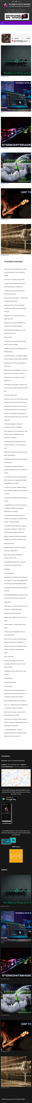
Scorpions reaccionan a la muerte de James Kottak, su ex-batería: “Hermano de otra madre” (15, 649)
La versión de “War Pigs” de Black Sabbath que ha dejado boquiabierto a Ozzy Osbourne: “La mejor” (16, 490)
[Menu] (2, 23)
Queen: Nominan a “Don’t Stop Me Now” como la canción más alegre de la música (16, 607)
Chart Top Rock (8, 337)
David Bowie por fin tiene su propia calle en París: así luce (15, 364)
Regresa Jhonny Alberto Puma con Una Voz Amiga (15, 619)
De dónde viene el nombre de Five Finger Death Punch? (14, 379)
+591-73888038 (11, 10)
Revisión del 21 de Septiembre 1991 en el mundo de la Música (14, 633)
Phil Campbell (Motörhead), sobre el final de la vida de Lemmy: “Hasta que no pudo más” (16, 596)
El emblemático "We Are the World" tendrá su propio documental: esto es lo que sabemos (15, 408)
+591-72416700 (21, 10)
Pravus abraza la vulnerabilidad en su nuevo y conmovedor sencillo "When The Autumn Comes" (15, 272)
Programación (7, 602)
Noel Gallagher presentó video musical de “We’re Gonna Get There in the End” (15, 563)
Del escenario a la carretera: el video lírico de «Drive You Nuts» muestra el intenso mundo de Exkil (16, 388)
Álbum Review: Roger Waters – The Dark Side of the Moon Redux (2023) (15, 299)
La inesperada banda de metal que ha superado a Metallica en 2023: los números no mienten (16, 470)
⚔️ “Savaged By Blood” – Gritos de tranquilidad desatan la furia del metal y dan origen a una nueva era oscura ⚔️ (15, 733)
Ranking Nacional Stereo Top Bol (12, 613)
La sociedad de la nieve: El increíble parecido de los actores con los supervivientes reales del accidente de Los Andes (15, 480)
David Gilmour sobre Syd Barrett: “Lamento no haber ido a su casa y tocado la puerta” (16, 372)
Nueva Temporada (8, 573)
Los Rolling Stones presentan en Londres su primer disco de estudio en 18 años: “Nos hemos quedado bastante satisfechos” (15, 529)
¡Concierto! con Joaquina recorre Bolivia (14, 279)
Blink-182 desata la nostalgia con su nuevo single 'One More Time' (15, 331)
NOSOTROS (7, 569)
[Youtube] (16, 1)
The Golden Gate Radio (10, 682)
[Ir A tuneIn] (16, 840)
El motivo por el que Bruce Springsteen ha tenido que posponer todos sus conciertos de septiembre (16, 417)
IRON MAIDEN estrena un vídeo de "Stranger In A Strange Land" (16, 461)
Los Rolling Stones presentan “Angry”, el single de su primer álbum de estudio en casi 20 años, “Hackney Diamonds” (15, 519)
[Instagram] (19, 1)
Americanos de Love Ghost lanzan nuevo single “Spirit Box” (14, 317)
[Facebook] (13, 1)
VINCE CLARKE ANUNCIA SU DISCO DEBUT (15, 700)
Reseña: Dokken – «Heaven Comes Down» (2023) (15, 626)
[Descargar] (16, 799)
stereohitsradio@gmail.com (16, 12)
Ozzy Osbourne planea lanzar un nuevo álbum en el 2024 (15, 589)
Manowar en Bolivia (9, 543)
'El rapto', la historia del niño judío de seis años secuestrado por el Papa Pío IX (14, 285)
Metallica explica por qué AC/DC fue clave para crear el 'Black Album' (15, 549)
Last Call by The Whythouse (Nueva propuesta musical (16, 499)
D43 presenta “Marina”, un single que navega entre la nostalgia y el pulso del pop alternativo (16, 357)
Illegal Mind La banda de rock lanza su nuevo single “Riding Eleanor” (15, 453)
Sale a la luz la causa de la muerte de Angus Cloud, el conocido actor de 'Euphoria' (15, 640)
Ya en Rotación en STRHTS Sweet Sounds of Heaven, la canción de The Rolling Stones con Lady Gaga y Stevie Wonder (15, 722)
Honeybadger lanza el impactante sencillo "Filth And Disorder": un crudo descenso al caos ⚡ (15, 445)
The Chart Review (8, 678)
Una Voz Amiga (8, 686)
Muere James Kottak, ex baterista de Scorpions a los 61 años (13, 556)
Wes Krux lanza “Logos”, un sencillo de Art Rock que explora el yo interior (15, 713)
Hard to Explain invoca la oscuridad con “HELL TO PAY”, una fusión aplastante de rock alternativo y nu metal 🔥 (16, 434)
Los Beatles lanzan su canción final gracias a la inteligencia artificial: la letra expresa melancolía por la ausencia (15, 508)
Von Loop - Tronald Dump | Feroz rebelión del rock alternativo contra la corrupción (15, 706)
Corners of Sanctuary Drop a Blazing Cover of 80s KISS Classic (15, 350)
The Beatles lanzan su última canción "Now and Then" (15, 672)
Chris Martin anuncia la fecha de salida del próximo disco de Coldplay (15, 343)
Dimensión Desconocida (10, 395)
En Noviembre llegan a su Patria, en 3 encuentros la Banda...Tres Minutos (13, 425)
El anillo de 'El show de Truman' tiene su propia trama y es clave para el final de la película (16, 400)
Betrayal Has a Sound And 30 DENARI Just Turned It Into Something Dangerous (15, 324)
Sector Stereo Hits (8, 656)
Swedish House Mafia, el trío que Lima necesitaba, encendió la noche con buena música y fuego (14, 664)
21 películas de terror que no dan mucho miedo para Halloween (14, 292)
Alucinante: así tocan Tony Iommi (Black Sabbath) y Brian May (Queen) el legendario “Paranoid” (15, 308)
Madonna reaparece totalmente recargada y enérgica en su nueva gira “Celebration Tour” (15, 538)
